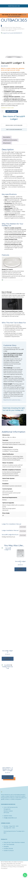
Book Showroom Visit (14, 6)
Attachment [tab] (7, 143)
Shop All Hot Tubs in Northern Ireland (14, 842)
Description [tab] (6, 137)
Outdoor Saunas (8, 848)
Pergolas (6, 846)
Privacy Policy (12, 866)
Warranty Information (14, 865)
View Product (7, 658)
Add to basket (12, 111)
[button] (25, 875)
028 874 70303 (8, 815)
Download (23, 526)
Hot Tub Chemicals (9, 844)
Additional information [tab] (10, 140)
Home (2, 27)
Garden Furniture (9, 850)
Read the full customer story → (12, 400)
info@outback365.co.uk (10, 817)
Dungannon (7, 809)
